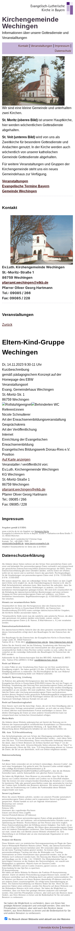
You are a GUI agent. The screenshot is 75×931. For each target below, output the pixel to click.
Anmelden (67, 927)
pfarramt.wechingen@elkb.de (25, 282)
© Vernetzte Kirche (48, 927)
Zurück (7, 324)
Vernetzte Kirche (42, 531)
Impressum (62, 45)
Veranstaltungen (41, 45)
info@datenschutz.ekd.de (37, 642)
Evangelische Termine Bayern (25, 186)
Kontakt (23, 45)
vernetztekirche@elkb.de (13, 543)
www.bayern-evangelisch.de (37, 543)
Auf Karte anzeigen (16, 459)
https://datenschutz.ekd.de (60, 642)
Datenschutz (63, 50)
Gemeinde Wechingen (19, 191)
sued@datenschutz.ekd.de (46, 660)
